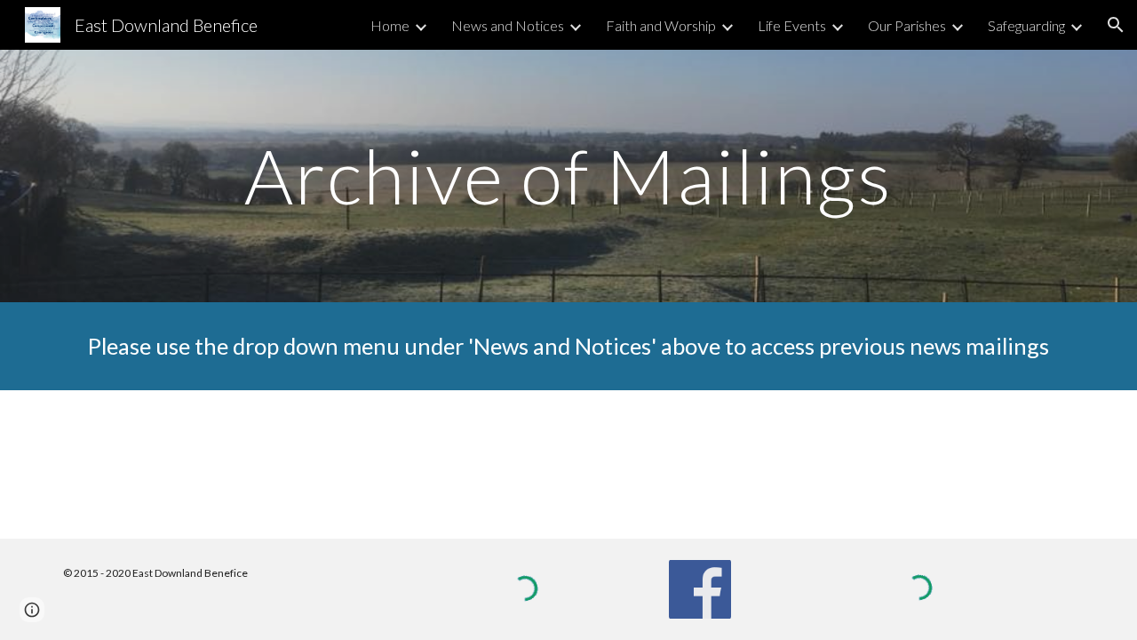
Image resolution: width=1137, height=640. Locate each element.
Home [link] (389, 25)
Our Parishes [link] (907, 25)
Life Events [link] (792, 25)
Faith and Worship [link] (661, 25)
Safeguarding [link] (1026, 25)
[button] (1115, 25)
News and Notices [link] (507, 25)
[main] (568, 175)
